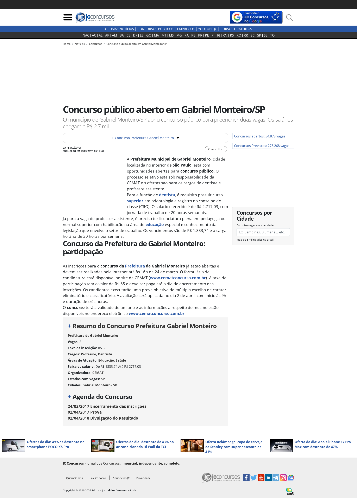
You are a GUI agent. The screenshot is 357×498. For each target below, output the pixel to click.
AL (100, 35)
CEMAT (98, 372)
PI (213, 35)
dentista (167, 195)
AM (114, 35)
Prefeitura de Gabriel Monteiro (93, 335)
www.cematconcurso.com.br (178, 277)
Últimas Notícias (119, 29)
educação (154, 224)
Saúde (121, 360)
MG (179, 35)
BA (122, 35)
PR (200, 35)
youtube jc (207, 29)
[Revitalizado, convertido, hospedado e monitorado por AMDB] (290, 491)
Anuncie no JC (121, 478)
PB (193, 35)
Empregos (186, 29)
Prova (85, 412)
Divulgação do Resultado (103, 418)
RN (225, 35)
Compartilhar (216, 149)
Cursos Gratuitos (236, 29)
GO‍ (148, 35)
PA (186, 35)
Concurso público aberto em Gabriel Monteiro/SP (136, 44)
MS (171, 35)
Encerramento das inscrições (107, 406)
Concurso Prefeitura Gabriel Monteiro (142, 138)
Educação (106, 360)
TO (272, 35)
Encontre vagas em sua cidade (255, 225)
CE (128, 35)
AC (94, 35)
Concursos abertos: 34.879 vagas (259, 136)
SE (266, 35)
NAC (86, 35)
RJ (218, 35)
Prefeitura (135, 266)
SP (259, 35)
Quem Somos (74, 478)
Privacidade (143, 478)
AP (107, 35)
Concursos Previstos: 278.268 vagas (261, 145)
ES (142, 35)
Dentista (105, 354)
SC (253, 35)
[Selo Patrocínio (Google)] (256, 17)
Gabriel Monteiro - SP (99, 385)
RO (239, 35)
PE (207, 35)
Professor (88, 354)
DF (135, 35)
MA (156, 35)
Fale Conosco (98, 478)
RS (232, 35)
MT (164, 35)
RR (246, 35)
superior (135, 200)
